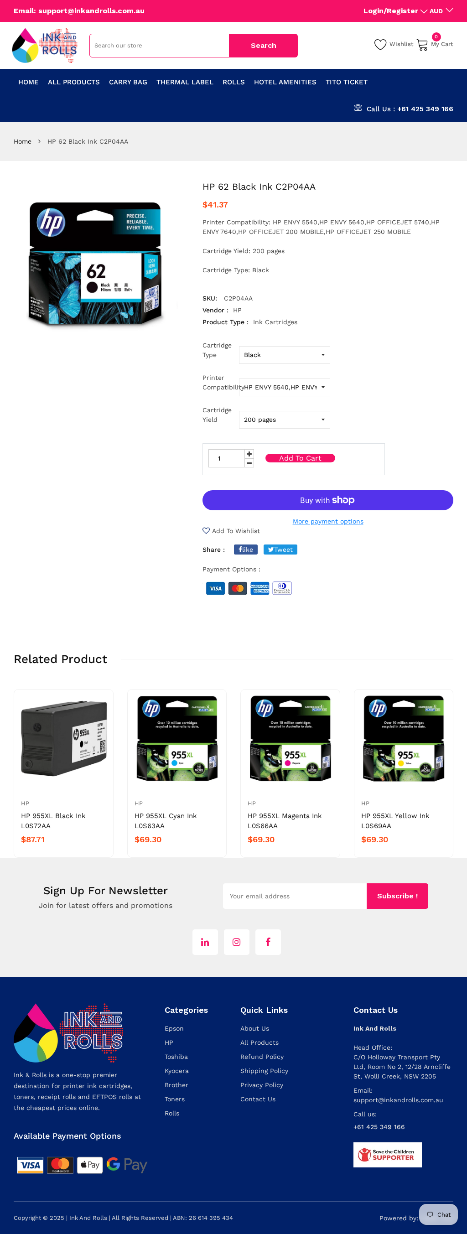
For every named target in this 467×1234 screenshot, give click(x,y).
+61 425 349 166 (425, 109)
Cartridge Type (217, 350)
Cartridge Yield (217, 414)
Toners (175, 1099)
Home (22, 141)
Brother (176, 1085)
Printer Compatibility (220, 382)
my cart (442, 42)
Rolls (172, 1113)
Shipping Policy (264, 1070)
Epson (174, 1028)
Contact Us (257, 1099)
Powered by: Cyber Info (416, 1218)
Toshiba (176, 1056)
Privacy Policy (261, 1085)
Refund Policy (262, 1056)
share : (213, 549)
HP (25, 803)
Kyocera (177, 1070)
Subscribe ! (397, 896)
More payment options (328, 521)
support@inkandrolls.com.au (398, 1100)
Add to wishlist (236, 530)
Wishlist (401, 44)
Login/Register (390, 10)
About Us (254, 1028)
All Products (259, 1042)
